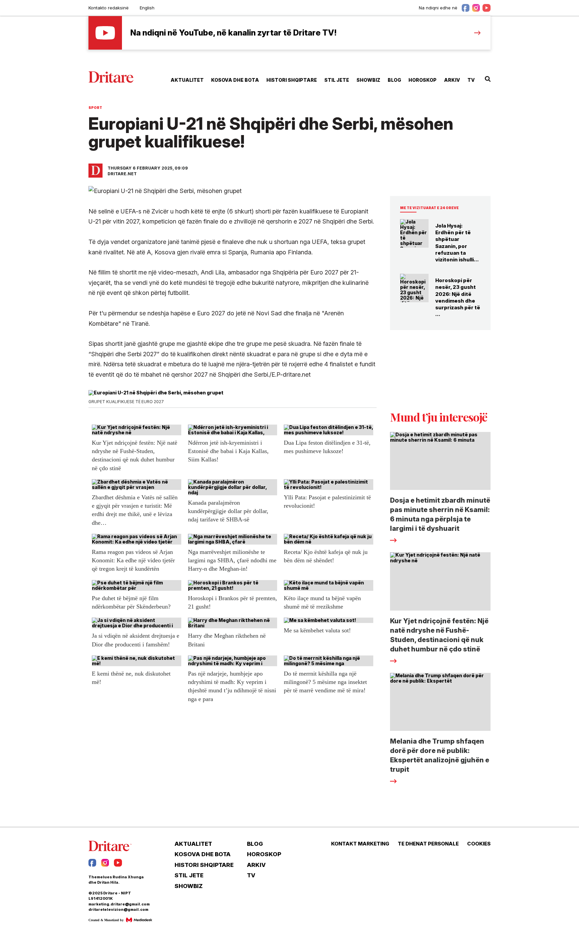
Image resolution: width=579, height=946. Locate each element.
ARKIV (452, 80)
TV (471, 80)
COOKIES (479, 844)
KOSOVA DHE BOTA (235, 80)
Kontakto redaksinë (108, 7)
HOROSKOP (422, 80)
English (147, 7)
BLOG (394, 80)
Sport (95, 108)
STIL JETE (336, 80)
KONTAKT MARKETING (360, 844)
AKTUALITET (187, 80)
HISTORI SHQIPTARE (291, 80)
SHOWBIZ (368, 80)
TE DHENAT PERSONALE (428, 844)
